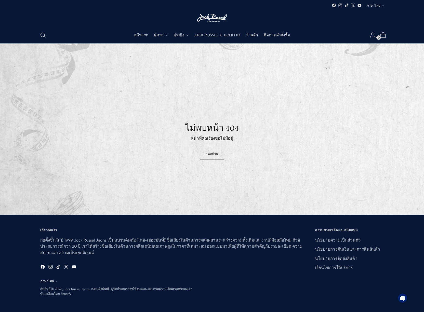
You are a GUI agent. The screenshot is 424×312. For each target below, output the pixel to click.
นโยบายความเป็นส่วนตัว (338, 240)
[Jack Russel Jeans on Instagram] (340, 5)
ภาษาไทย (373, 5)
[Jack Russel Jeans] (212, 18)
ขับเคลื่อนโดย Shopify (55, 294)
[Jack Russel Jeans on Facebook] (334, 5)
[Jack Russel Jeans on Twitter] (353, 5)
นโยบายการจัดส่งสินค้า (336, 258)
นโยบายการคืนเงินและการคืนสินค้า (347, 249)
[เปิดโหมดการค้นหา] (43, 35)
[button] (402, 298)
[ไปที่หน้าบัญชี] (371, 35)
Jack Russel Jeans (77, 289)
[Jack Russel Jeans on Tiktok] (346, 5)
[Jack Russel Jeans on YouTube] (359, 5)
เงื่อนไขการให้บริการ (334, 267)
